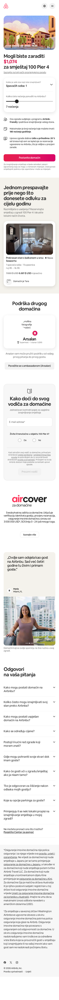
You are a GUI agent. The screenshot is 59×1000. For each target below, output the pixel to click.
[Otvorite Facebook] (5, 962)
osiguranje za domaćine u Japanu (22, 864)
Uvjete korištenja (25, 455)
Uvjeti (28, 971)
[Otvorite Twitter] (11, 962)
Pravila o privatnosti (13, 971)
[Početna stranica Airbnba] (6, 6)
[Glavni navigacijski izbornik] (52, 6)
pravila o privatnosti (26, 460)
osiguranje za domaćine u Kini (35, 878)
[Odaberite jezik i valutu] (44, 6)
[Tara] (8, 281)
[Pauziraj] (9, 590)
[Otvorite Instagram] (17, 962)
